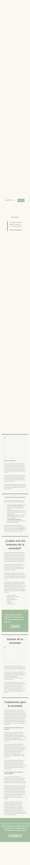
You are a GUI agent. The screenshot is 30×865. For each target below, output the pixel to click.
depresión (21, 528)
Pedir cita (21, 200)
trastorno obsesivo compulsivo (14, 519)
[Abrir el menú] (15, 200)
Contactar (15, 626)
